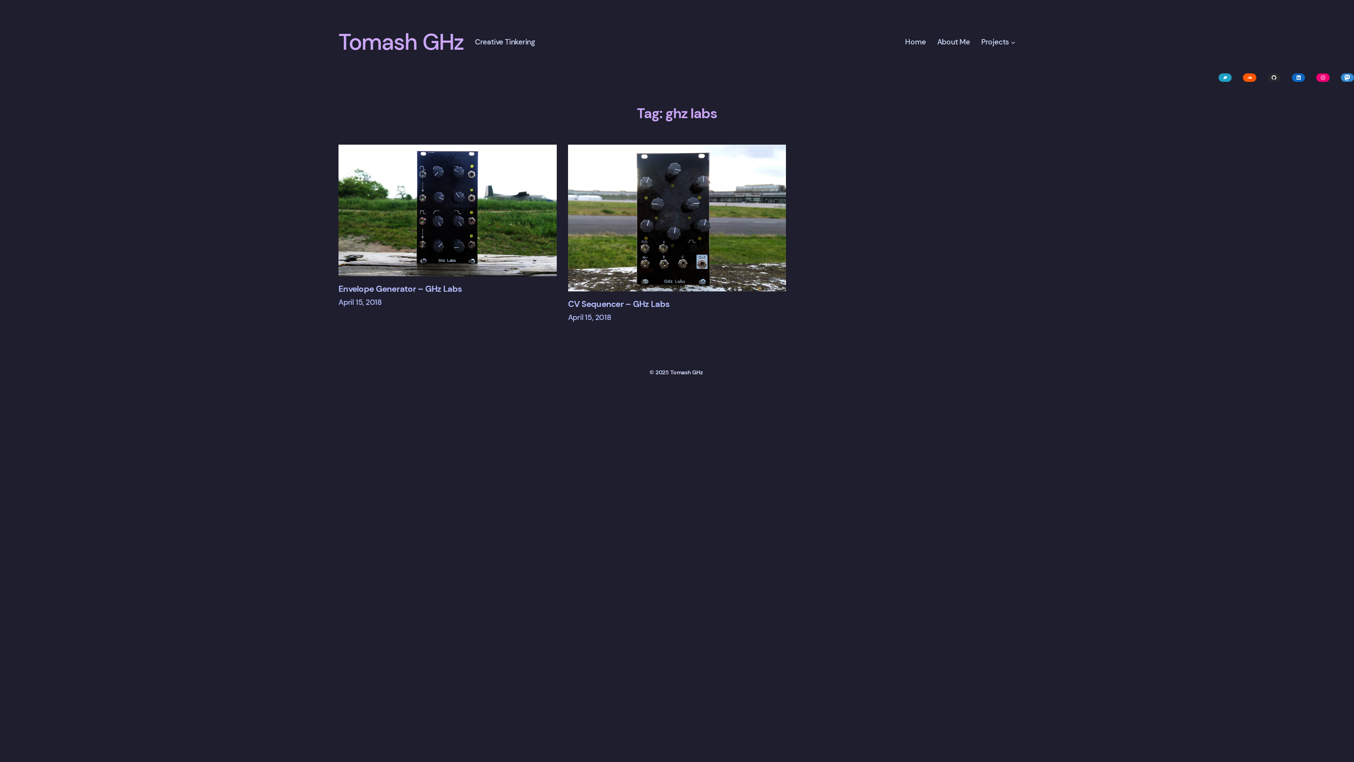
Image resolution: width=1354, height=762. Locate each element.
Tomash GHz (401, 42)
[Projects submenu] (1013, 42)
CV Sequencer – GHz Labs (619, 304)
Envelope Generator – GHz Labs (400, 289)
